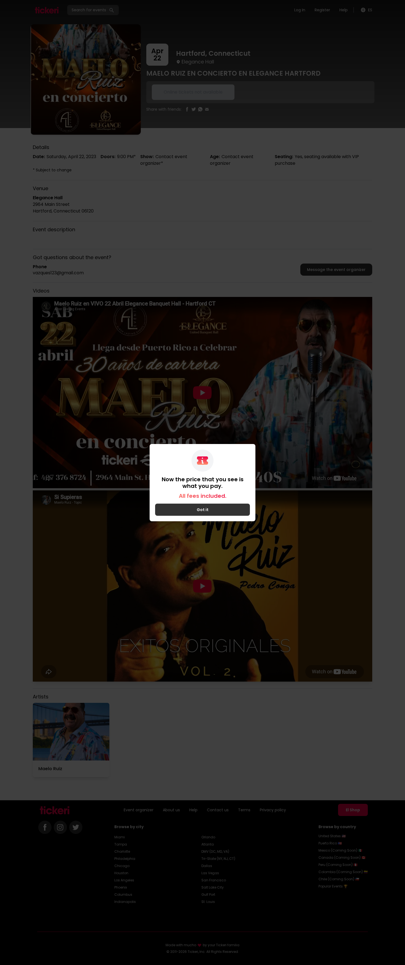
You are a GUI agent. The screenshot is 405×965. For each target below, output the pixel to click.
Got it (203, 509)
